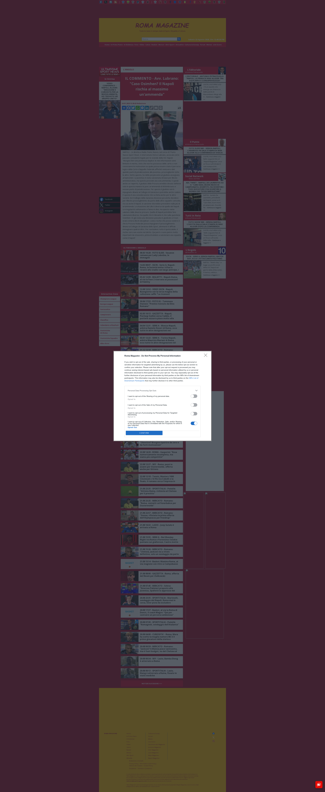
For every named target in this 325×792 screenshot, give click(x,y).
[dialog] (162, 396)
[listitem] (162, 390)
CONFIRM (144, 433)
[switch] (194, 396)
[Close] (206, 356)
